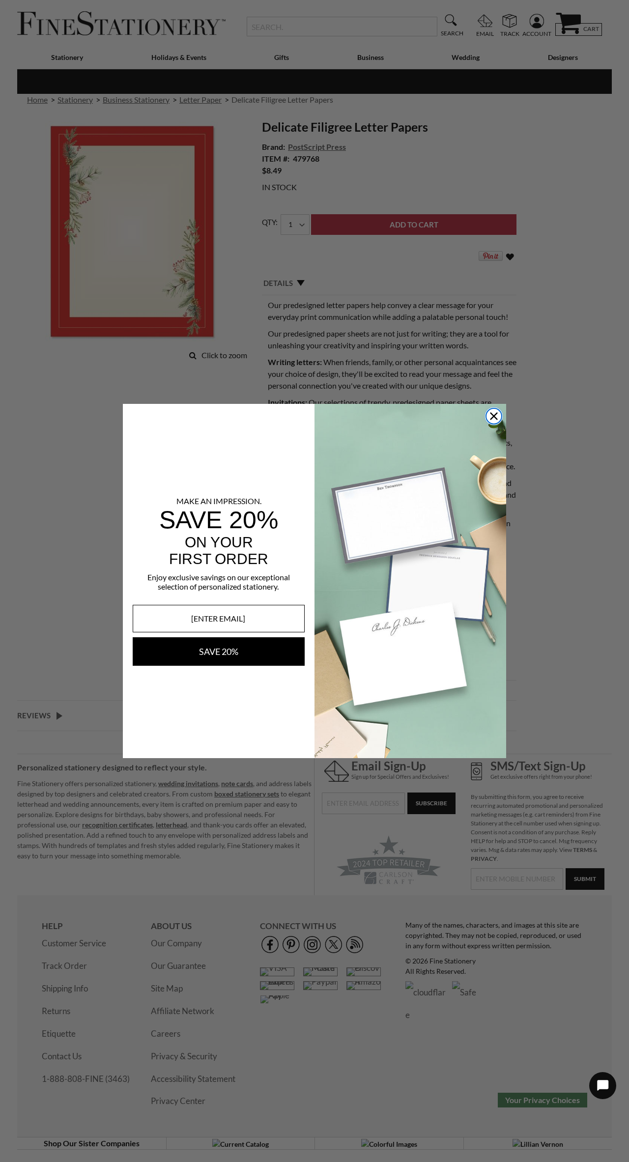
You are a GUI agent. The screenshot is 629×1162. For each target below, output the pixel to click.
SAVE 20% (218, 651)
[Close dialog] (494, 416)
